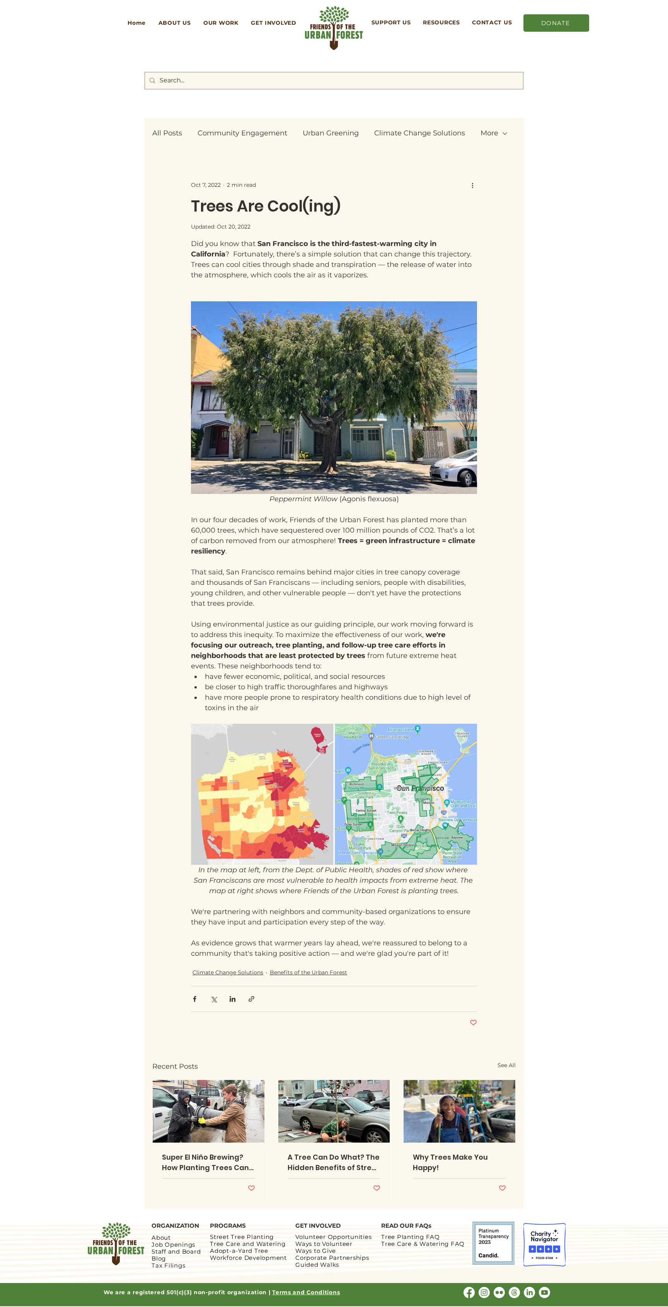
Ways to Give (315, 1250)
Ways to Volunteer (324, 1243)
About (161, 1237)
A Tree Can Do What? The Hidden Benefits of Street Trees (334, 1162)
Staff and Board (176, 1251)
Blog (159, 1258)
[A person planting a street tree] (334, 1111)
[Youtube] (544, 1292)
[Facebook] (469, 1292)
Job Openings (173, 1244)
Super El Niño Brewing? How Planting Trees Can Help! (205, 1162)
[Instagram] (484, 1292)
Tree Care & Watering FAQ (424, 1243)
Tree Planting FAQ (410, 1236)
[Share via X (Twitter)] (213, 999)
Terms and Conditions (306, 1292)
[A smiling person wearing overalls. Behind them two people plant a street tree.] (459, 1111)
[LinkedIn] (529, 1292)
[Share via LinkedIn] (232, 999)
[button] (174, 22)
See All (507, 1065)
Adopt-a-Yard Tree (239, 1250)
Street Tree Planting (242, 1236)
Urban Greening (331, 133)
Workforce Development (248, 1257)
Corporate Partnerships (332, 1257)
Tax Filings (168, 1265)
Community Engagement (242, 133)
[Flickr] (499, 1292)
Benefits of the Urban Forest (308, 972)
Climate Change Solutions (419, 133)
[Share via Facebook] (194, 999)
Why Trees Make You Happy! (450, 1162)
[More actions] (472, 185)
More (489, 133)
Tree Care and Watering (248, 1243)
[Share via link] (251, 999)
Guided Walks (317, 1264)
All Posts (167, 133)
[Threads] (514, 1292)
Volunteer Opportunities (333, 1236)
